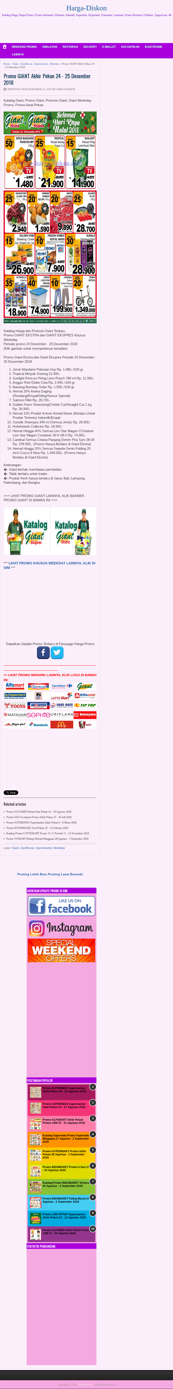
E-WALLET (109, 46)
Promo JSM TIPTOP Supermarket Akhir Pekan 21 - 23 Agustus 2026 (64, 1216)
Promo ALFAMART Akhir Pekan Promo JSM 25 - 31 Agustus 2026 (64, 1121)
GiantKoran (26, 63)
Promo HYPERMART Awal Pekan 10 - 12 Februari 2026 (37, 828)
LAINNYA (18, 54)
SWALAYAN (49, 46)
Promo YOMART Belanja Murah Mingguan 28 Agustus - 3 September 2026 (47, 838)
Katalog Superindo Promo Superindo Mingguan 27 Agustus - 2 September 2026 (66, 1139)
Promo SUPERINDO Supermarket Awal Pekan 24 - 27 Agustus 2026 (64, 1105)
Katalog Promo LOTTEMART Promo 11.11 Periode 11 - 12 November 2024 (47, 833)
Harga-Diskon (86, 8)
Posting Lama (58, 874)
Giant (15, 63)
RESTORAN (70, 46)
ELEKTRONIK (153, 46)
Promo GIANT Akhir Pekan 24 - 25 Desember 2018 (47, 79)
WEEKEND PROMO (24, 46)
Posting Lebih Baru (32, 874)
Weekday (54, 63)
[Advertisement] (86, 31)
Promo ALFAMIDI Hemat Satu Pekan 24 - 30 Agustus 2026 (38, 811)
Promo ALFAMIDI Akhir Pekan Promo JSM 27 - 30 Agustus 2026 (66, 1232)
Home (7, 63)
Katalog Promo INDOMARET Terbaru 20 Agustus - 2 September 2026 (66, 1184)
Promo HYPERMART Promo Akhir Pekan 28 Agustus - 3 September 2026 (64, 1154)
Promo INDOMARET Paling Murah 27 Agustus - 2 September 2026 (66, 1200)
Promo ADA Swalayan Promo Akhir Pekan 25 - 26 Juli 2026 (39, 817)
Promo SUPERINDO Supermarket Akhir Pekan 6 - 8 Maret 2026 (41, 822)
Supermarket (41, 63)
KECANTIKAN (130, 46)
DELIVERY (90, 46)
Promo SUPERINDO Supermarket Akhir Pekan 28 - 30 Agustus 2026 (64, 1090)
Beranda (76, 874)
